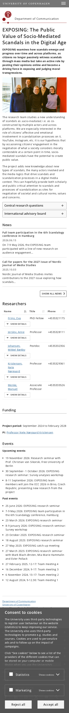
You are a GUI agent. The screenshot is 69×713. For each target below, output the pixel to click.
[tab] (34, 205)
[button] (63, 3)
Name (7, 311)
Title (32, 311)
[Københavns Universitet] (7, 17)
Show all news (52, 293)
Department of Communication (19, 601)
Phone (52, 311)
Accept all (50, 704)
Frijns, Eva (14, 318)
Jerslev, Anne (16, 332)
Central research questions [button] (23, 205)
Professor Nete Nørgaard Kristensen (30, 432)
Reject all (18, 704)
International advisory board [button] (25, 214)
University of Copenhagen (16, 604)
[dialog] (34, 660)
